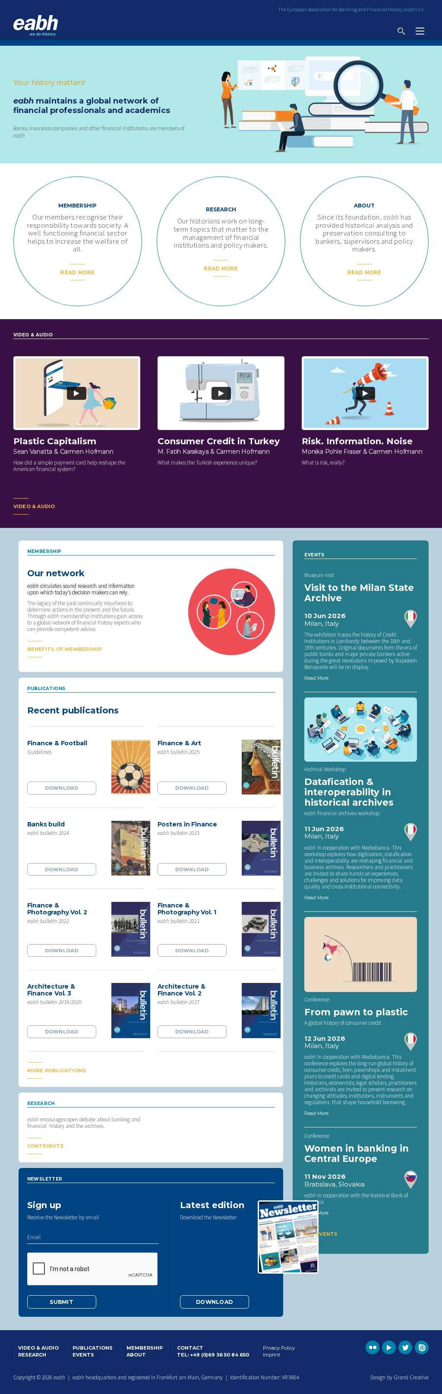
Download (62, 788)
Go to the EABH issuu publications (422, 1347)
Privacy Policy (279, 1348)
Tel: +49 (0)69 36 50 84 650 (213, 1355)
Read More (316, 678)
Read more (77, 273)
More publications (56, 1070)
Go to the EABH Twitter (405, 1347)
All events (321, 1234)
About (136, 1355)
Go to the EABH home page (35, 25)
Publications (93, 1348)
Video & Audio (34, 506)
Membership (144, 1348)
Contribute (45, 1146)
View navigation (420, 31)
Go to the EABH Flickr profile (372, 1347)
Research (32, 1355)
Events (83, 1355)
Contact (190, 1348)
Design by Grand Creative (399, 1377)
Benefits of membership (64, 649)
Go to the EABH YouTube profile (389, 1347)
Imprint (271, 1355)
